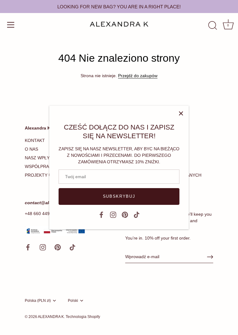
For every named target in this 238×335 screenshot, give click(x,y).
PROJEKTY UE (40, 175)
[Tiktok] (137, 214)
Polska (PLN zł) (38, 300)
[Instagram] (113, 214)
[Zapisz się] (210, 257)
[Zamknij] (181, 113)
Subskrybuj (119, 196)
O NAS (31, 149)
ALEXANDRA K (51, 317)
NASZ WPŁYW (39, 157)
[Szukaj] (212, 26)
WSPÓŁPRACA (40, 166)
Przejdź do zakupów (137, 75)
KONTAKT (35, 140)
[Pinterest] (125, 214)
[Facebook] (101, 214)
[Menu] (11, 25)
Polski (73, 300)
